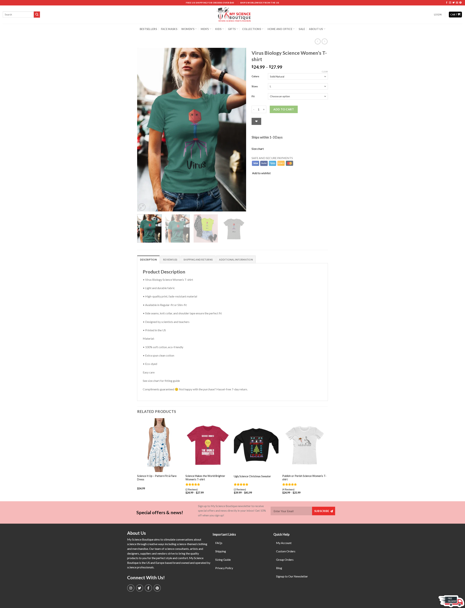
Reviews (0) (170, 259)
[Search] (37, 14)
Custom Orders (285, 551)
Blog (279, 568)
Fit (253, 96)
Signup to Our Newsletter (292, 576)
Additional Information (236, 259)
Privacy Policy (224, 568)
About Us (316, 29)
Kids (218, 29)
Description (148, 259)
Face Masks (169, 29)
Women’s (187, 29)
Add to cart (283, 109)
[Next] (239, 129)
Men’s (205, 29)
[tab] (148, 259)
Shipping (220, 551)
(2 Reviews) (191, 489)
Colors (255, 76)
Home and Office (280, 29)
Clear (325, 71)
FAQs (218, 543)
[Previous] (144, 129)
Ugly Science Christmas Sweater (252, 476)
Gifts (232, 29)
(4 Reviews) (288, 489)
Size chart (258, 148)
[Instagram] (130, 588)
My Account (284, 543)
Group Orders (285, 559)
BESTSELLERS (148, 29)
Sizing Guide (223, 559)
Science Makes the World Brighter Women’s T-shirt (205, 477)
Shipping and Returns (198, 259)
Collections (251, 29)
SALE (302, 29)
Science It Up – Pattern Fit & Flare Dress (157, 477)
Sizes (255, 86)
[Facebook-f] (148, 588)
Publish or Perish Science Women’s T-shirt (304, 477)
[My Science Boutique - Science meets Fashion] (232, 14)
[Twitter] (139, 588)
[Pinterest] (157, 588)
